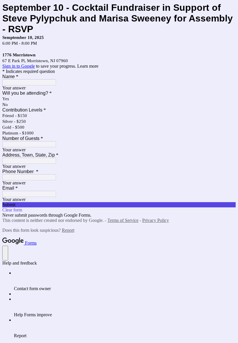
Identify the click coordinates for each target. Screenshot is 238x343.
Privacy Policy (155, 220)
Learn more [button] (87, 66)
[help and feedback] (5, 253)
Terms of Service (122, 220)
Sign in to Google (18, 66)
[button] (119, 204)
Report (68, 230)
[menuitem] (125, 280)
